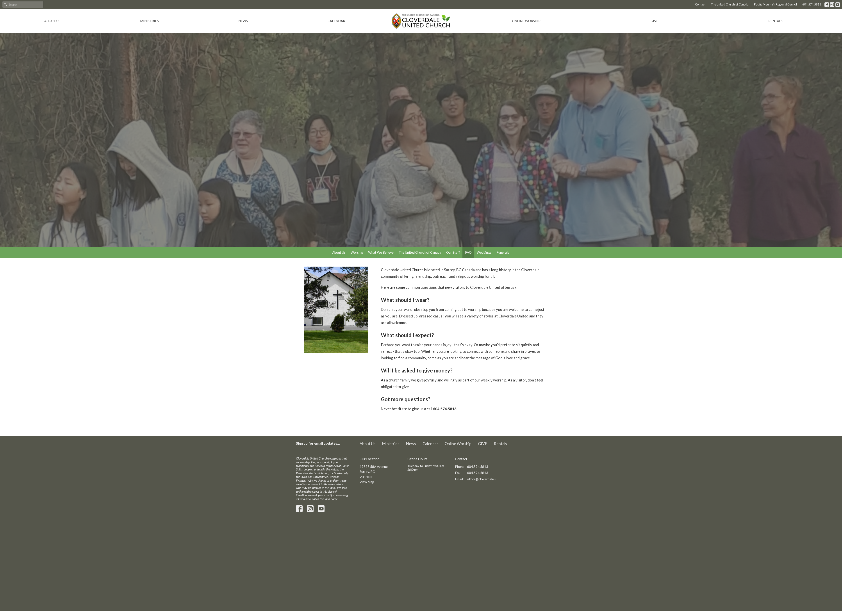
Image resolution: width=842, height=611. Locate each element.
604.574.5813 (811, 4)
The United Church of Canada (730, 4)
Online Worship (526, 21)
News (243, 21)
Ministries (149, 21)
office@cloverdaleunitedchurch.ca (482, 479)
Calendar (336, 21)
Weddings (484, 252)
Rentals (775, 21)
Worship (357, 252)
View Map (367, 482)
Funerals (502, 252)
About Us (52, 21)
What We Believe (381, 252)
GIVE (654, 21)
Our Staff (453, 252)
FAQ (468, 252)
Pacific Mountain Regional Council (775, 4)
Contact (700, 4)
